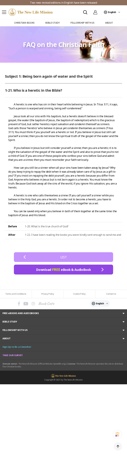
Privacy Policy (47, 293)
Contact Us (111, 293)
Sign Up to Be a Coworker (16, 346)
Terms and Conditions (15, 293)
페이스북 (19, 303)
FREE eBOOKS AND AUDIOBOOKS (20, 313)
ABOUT (6, 338)
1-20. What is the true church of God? (46, 226)
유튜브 (25, 303)
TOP (118, 446)
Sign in (95, 12)
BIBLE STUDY (9, 321)
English (112, 12)
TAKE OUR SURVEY (12, 355)
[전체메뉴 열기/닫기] (4, 12)
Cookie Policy (79, 293)
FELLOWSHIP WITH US (14, 330)
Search (85, 12)
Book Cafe (46, 303)
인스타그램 (33, 303)
